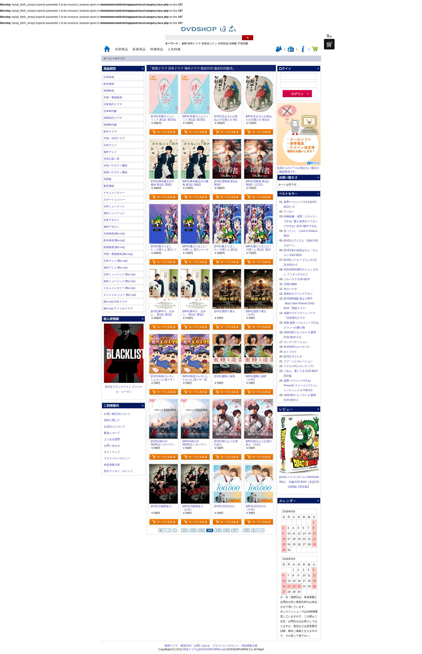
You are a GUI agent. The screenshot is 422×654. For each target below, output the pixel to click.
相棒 (184, 43)
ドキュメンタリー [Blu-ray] (119, 288)
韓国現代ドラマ (113, 117)
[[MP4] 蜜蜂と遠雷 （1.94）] (258, 336)
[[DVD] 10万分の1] (227, 466)
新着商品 (139, 49)
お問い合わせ (112, 445)
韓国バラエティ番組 (115, 172)
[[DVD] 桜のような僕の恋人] (227, 401)
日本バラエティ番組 (115, 165)
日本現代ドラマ (113, 104)
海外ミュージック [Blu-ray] (119, 281)
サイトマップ (112, 452)
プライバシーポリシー (117, 458)
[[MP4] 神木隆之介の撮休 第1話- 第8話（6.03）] (195, 141)
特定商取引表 (112, 464)
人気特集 (174, 49)
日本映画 (109, 77)
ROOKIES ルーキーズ (296, 346)
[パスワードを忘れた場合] (303, 51)
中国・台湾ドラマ (114, 138)
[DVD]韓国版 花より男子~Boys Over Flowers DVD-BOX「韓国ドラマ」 (299, 303)
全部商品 (121, 49)
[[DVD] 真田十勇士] (227, 271)
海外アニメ (110, 151)
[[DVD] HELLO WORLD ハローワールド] (163, 401)
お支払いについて (114, 426)
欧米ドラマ (110, 131)
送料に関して (112, 420)
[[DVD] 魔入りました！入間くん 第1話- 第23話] (227, 206)
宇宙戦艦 (243, 43)
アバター (289, 211)
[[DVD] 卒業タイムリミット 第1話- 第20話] (163, 76)
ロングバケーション (295, 342)
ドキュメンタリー (114, 192)
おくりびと (290, 351)
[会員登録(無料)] (290, 51)
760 (246, 530)
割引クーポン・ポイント (118, 471)
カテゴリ (120, 58)
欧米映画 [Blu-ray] (114, 240)
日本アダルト (111, 220)
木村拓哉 (223, 43)
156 (226, 530)
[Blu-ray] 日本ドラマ (115, 301)
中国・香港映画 (113, 97)
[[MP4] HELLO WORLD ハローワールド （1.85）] (195, 401)
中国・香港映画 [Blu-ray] (118, 254)
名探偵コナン (209, 43)
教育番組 (109, 185)
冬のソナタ (290, 288)
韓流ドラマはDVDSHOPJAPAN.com (204, 649)
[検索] (247, 37)
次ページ (258, 530)
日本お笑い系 (111, 158)
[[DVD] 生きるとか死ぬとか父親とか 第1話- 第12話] (227, 76)
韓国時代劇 (110, 124)
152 (193, 530)
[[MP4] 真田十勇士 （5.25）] (258, 271)
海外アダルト (111, 226)
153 (201, 530)
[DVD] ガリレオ (293, 356)
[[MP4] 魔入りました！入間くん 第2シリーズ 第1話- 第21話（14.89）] (195, 206)
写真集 (107, 179)
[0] (329, 44)
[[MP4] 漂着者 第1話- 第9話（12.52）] (258, 141)
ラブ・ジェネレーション (298, 361)
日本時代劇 (110, 111)
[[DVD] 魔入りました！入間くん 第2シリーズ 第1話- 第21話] (163, 206)
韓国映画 (109, 90)
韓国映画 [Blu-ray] (114, 247)
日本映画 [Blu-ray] (114, 233)
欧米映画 (109, 83)
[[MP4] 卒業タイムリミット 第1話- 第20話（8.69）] (195, 76)
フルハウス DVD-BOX (297, 279)
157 (235, 530)
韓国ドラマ (194, 43)
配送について (112, 432)
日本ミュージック (114, 206)
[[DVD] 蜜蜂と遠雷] (227, 336)
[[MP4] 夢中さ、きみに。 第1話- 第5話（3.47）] (195, 271)
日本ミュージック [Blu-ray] (119, 274)
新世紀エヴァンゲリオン (298, 293)
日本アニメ (110, 145)
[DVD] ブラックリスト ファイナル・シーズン (123, 389)
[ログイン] (278, 51)
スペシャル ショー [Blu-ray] (120, 294)
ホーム (107, 58)
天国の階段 (290, 284)
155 (218, 530)
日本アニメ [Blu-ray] (115, 260)
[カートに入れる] (163, 132)
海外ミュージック (114, 213)
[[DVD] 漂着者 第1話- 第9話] (227, 141)
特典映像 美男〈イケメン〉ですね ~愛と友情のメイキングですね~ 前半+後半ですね (301, 221)
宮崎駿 (233, 43)
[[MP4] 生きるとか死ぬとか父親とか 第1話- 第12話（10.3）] (258, 76)
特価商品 (156, 49)
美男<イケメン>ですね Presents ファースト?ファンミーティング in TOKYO (301, 385)
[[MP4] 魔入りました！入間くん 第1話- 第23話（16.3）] (258, 206)
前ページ (165, 530)
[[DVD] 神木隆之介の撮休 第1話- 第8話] (163, 141)
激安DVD (185, 645)
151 (184, 530)
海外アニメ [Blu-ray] (115, 267)
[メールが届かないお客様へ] (299, 164)
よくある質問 (112, 439)
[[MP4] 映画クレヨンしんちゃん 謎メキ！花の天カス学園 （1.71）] (195, 336)
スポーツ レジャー (114, 199)
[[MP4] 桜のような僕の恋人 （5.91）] (258, 401)
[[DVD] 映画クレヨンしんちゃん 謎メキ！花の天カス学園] (163, 336)
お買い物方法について (117, 413)
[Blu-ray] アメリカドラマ (118, 308)
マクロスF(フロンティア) (298, 366)
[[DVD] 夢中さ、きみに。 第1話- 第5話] (163, 271)
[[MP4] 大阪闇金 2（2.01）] (195, 466)
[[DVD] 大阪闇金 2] (163, 466)
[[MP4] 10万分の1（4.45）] (258, 466)
